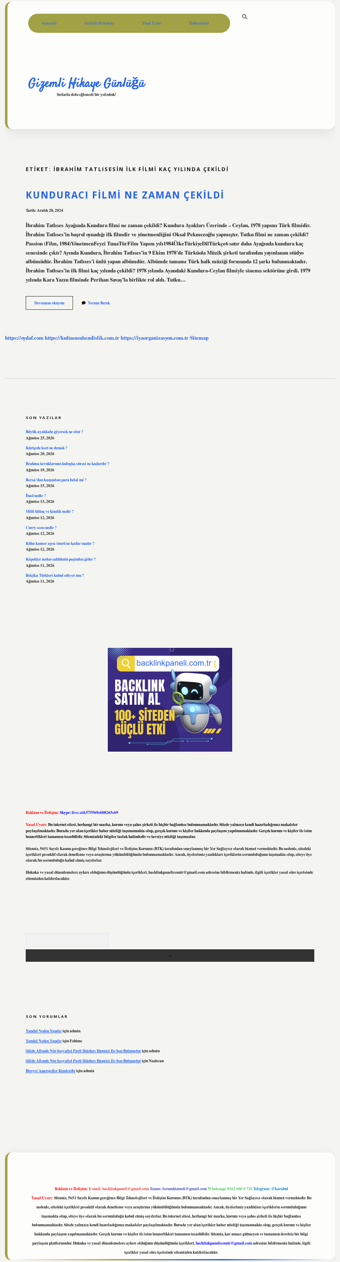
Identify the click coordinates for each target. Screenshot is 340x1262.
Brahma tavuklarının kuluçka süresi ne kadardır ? (67, 463)
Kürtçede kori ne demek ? (47, 448)
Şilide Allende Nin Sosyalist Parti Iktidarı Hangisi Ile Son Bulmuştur (83, 1051)
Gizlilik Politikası (99, 23)
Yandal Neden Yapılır (44, 1031)
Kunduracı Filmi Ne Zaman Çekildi (125, 195)
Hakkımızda (199, 23)
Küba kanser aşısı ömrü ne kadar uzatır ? (60, 543)
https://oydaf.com (24, 337)
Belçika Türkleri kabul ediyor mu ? (55, 575)
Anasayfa (48, 23)
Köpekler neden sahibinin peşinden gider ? (61, 559)
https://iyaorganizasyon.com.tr (155, 337)
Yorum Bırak (99, 303)
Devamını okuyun (53, 304)
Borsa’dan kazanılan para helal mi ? (56, 480)
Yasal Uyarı (151, 23)
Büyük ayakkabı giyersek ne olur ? (54, 431)
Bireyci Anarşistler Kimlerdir (50, 1070)
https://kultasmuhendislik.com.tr (82, 337)
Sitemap (199, 337)
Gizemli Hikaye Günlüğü (86, 83)
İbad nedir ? (36, 495)
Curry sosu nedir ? (41, 527)
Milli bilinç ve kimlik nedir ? (50, 511)
